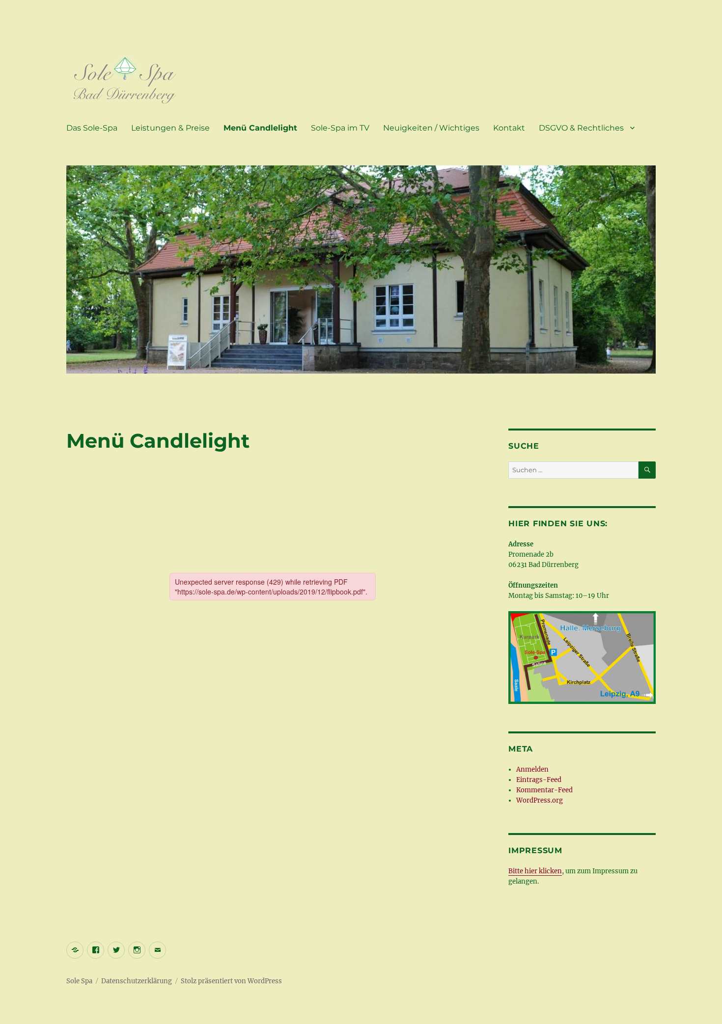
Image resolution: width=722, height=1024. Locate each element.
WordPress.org (539, 800)
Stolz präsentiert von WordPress (231, 981)
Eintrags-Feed (538, 780)
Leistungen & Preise (170, 128)
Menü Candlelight (260, 128)
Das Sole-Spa (91, 128)
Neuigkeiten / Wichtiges (431, 128)
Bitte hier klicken (535, 871)
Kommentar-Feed (544, 790)
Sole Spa (79, 981)
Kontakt (509, 128)
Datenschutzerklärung (136, 981)
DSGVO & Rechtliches (581, 128)
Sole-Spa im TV (340, 128)
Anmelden (532, 769)
